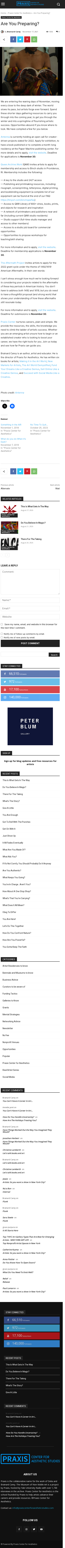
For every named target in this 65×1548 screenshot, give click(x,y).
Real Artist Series (11, 1070)
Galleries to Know (11, 1000)
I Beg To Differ (9, 912)
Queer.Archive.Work (11, 164)
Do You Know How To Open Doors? (19, 1263)
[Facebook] (13, 39)
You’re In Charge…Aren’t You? (17, 884)
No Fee (6, 1035)
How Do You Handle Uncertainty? (18, 1117)
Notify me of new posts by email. (19, 637)
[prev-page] (3, 555)
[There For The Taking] (9, 544)
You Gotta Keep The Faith (15, 947)
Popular (6, 1056)
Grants (6, 1007)
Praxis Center (8, 321)
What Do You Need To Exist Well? (18, 1272)
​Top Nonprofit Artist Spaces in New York (21, 1243)
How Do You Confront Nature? (17, 933)
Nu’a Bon (7, 1188)
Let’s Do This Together (13, 926)
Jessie (5, 1178)
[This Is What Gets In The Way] (9, 511)
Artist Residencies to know (15, 966)
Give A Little (8, 808)
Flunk (5, 1202)
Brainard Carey (14, 31)
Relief (5, 1278)
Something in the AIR (11, 424)
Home (3, 13)
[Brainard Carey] (3, 31)
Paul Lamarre (9, 1288)
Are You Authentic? (12, 870)
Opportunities (9, 1049)
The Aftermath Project (12, 262)
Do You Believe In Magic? (33, 523)
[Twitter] (20, 39)
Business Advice (10, 980)
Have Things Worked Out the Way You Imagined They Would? (27, 1131)
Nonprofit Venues (11, 1042)
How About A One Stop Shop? (17, 891)
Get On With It (9, 829)
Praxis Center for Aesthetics (20, 13)
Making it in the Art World (33, 361)
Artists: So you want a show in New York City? (24, 1182)
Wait (57, 488)
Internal (6, 1192)
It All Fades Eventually (13, 843)
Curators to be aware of (14, 987)
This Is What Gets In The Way (35, 506)
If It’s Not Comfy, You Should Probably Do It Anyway (27, 863)
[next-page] (7, 555)
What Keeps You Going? (14, 877)
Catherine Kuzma (11, 1249)
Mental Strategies (11, 1014)
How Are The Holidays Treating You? (20, 1120)
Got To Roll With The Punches (16, 822)
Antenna (5, 136)
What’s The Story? (11, 801)
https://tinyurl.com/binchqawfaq (18, 199)
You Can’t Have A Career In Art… (18, 1101)
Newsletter (8, 1028)
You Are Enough (10, 815)
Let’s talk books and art (13, 1153)
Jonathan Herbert (11, 1138)
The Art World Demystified (36, 365)
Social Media (9, 1077)
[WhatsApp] (34, 39)
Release (6, 1282)
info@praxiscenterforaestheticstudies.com (33, 1507)
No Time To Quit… (39, 424)
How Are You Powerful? (14, 940)
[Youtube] (41, 1529)
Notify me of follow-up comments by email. (24, 634)
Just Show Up (9, 836)
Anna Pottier (9, 1259)
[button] (58, 4)
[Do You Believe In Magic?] (9, 527)
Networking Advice (11, 1021)
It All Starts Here (10, 1231)
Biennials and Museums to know (18, 973)
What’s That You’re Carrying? (16, 898)
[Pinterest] (27, 39)
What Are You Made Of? (14, 849)
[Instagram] (26, 1529)
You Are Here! (9, 919)
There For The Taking (31, 539)
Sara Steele (8, 1217)
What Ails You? (10, 856)
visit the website (37, 152)
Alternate (5, 488)
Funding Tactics (10, 993)
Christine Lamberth (12, 1150)
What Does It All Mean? (13, 905)
